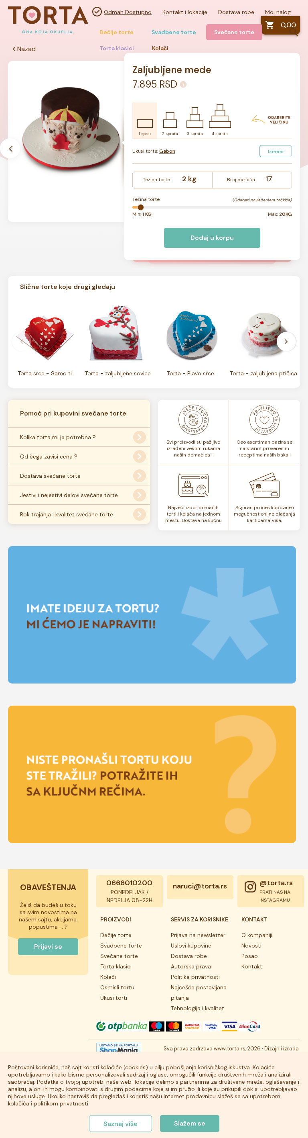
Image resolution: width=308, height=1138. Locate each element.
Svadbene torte (174, 32)
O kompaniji (256, 935)
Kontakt (251, 966)
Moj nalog (278, 12)
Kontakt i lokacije (184, 12)
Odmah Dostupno (128, 12)
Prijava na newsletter (198, 935)
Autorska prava (191, 966)
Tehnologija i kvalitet (197, 1008)
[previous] (21, 341)
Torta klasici (116, 966)
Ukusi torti (113, 997)
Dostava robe (236, 12)
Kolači (108, 976)
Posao (249, 956)
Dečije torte (116, 32)
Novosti (251, 945)
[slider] (141, 207)
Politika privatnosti (195, 976)
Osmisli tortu (117, 987)
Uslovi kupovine (191, 945)
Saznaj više (120, 1124)
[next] (286, 341)
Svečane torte (234, 32)
